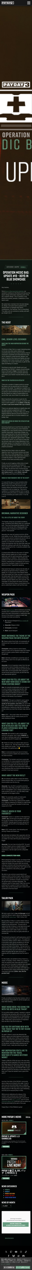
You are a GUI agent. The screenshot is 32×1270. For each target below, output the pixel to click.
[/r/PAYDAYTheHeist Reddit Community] (18, 1256)
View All (28, 1117)
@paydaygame (9, 1238)
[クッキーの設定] (5, 1264)
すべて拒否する (9, 1267)
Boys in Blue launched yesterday (14, 291)
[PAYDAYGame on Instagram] (20, 1251)
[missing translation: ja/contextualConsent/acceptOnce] (15, 1224)
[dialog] (16, 1264)
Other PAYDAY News (10, 1197)
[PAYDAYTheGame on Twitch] (11, 1251)
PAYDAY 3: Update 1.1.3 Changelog (11, 1137)
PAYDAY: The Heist (10, 1195)
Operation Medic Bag (8, 1101)
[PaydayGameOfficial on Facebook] (8, 1256)
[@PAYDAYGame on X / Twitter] (6, 1251)
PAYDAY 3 (23, 267)
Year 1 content (16, 1099)
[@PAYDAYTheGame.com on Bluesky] (13, 1256)
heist (3, 345)
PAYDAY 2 (7, 1191)
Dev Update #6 (24, 621)
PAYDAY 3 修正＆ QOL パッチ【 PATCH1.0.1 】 (14, 1172)
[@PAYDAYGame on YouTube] (16, 1251)
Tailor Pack (12, 917)
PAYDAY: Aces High (10, 1193)
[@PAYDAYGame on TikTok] (25, 1251)
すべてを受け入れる (23, 1267)
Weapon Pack (10, 610)
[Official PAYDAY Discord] (23, 1256)
